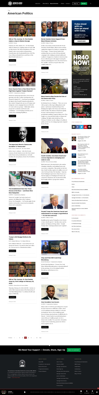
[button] (25, 392)
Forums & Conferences (79, 91)
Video (73, 186)
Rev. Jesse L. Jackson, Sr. (15, 148)
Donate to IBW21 (60, 364)
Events (15, 43)
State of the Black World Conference (80, 200)
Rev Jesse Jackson (26, 148)
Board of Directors (43, 366)
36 (36, 337)
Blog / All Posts (78, 373)
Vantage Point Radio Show (62, 378)
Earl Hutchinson (46, 261)
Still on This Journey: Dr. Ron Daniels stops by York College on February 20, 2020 (21, 281)
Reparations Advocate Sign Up (80, 94)
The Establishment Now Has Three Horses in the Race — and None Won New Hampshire (21, 191)
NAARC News (77, 93)
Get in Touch (59, 361)
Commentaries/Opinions (19, 93)
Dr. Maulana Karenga (76, 223)
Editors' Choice (49, 43)
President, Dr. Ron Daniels (44, 364)
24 (22, 337)
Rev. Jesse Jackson (76, 229)
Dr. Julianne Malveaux (15, 241)
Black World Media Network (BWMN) (80, 189)
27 (31, 337)
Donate (75, 86)
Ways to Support (73, 350)
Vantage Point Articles (62, 380)
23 (19, 337)
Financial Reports (42, 371)
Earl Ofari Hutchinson (76, 226)
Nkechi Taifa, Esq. (76, 231)
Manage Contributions (62, 366)
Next (40, 337)
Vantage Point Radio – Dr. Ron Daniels (80, 197)
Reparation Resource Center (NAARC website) (80, 209)
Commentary (77, 369)
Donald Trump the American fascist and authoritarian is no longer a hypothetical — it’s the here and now (54, 213)
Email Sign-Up (60, 369)
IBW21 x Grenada (75, 192)
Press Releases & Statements (78, 181)
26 (28, 337)
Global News (77, 366)
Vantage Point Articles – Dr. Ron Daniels (80, 195)
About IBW (41, 361)
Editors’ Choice (78, 371)
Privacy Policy (60, 385)
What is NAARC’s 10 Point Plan (80, 89)
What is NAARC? (77, 88)
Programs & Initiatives (44, 369)
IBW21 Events (77, 364)
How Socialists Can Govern (50, 302)
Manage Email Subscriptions (63, 371)
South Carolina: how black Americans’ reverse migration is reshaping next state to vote (53, 158)
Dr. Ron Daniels (75, 218)
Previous (10, 337)
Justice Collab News (76, 205)
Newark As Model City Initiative (79, 203)
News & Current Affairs (51, 161)
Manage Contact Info (61, 373)
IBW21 (11, 43)
